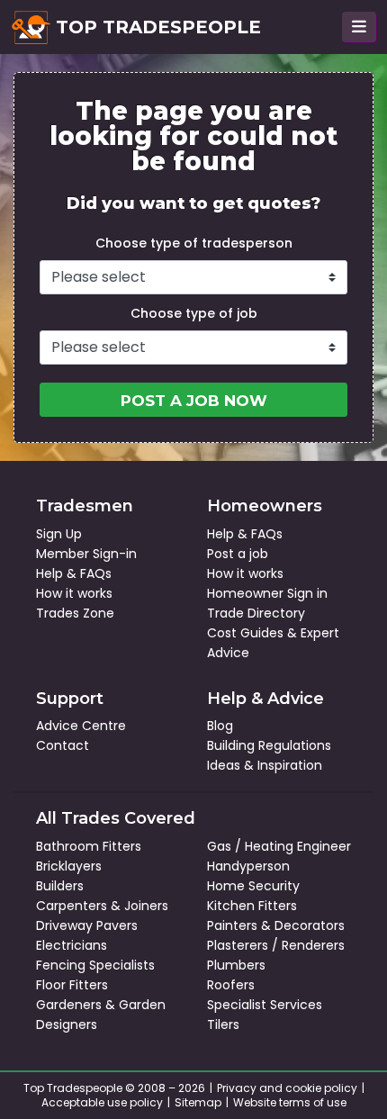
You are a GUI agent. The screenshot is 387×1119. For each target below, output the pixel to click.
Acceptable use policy (102, 1102)
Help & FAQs (74, 573)
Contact (62, 745)
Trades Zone (75, 613)
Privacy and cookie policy (287, 1088)
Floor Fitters (72, 985)
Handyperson (248, 866)
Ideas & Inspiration (264, 765)
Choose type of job (193, 313)
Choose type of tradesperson (193, 243)
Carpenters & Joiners (102, 906)
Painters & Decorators (276, 925)
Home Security (253, 886)
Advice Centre (81, 726)
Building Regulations (269, 745)
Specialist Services (264, 1005)
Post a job (237, 554)
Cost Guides (245, 633)
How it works (74, 593)
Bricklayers (69, 866)
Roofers (231, 985)
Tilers (223, 1024)
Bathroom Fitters (88, 846)
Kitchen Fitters (252, 906)
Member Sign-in (86, 554)
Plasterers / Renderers (276, 945)
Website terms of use (289, 1102)
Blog (220, 726)
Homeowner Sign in (267, 593)
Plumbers (236, 965)
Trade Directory (256, 613)
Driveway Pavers (87, 925)
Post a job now (194, 401)
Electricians (71, 945)
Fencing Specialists (95, 965)
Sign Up (59, 534)
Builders (60, 886)
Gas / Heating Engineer (279, 846)
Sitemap (198, 1102)
